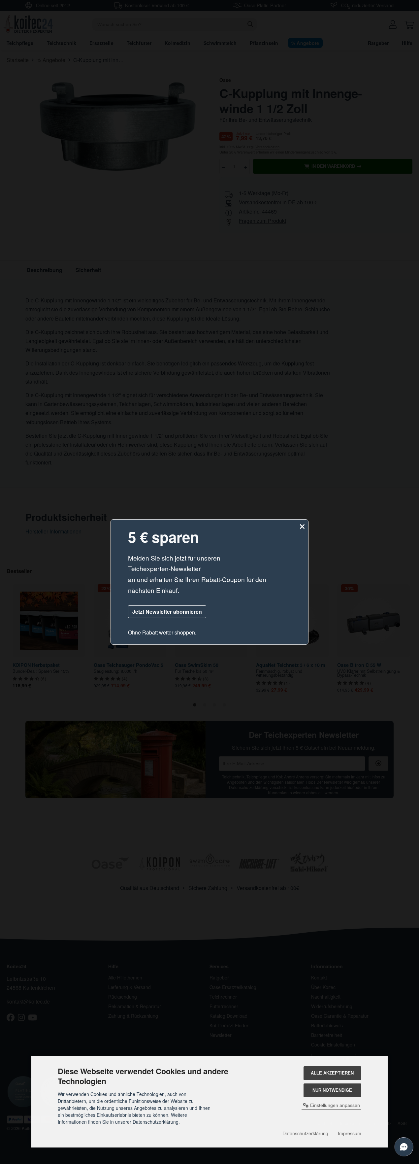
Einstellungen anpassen (334, 1105)
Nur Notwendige (332, 1090)
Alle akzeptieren (332, 1073)
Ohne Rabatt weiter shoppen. (162, 632)
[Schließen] (302, 527)
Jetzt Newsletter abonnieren (167, 611)
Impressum (349, 1133)
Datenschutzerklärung (305, 1133)
